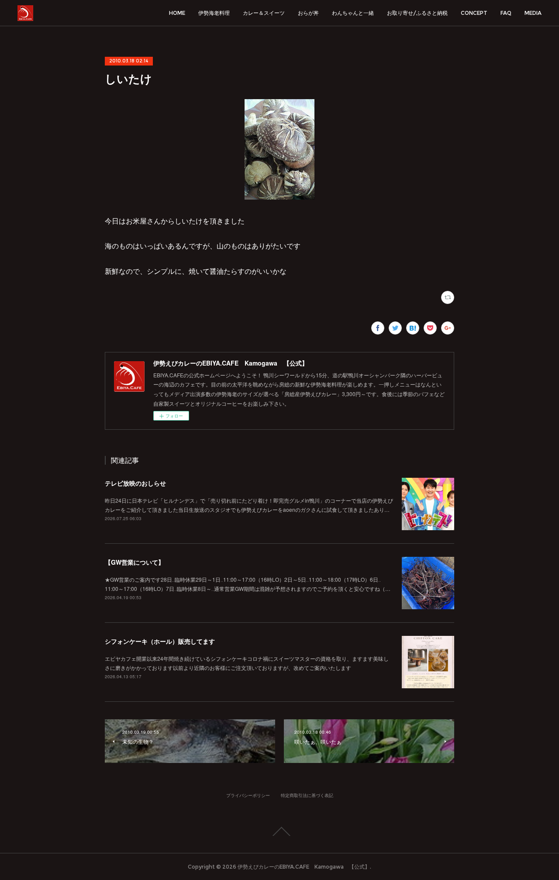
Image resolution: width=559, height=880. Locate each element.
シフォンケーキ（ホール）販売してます (160, 641)
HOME (177, 13)
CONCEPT (474, 13)
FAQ (505, 13)
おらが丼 (308, 13)
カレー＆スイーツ (264, 13)
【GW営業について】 (134, 562)
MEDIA (533, 13)
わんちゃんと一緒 (353, 13)
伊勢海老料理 (214, 13)
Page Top (279, 831)
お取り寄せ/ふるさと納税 (417, 13)
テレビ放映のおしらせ (135, 483)
